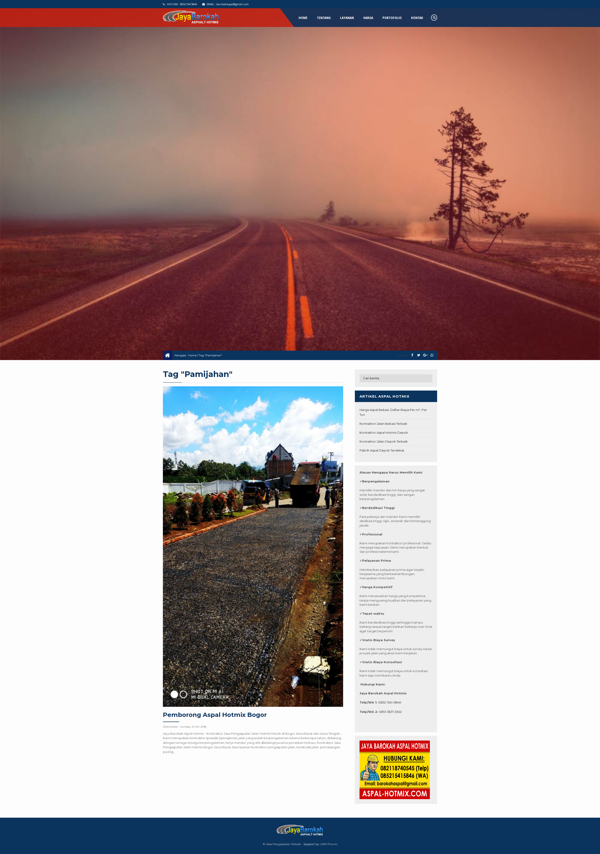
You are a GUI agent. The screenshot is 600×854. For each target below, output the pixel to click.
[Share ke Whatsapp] (432, 355)
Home (192, 355)
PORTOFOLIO (392, 17)
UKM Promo (328, 844)
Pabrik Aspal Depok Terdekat (382, 450)
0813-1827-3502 (390, 712)
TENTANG (324, 17)
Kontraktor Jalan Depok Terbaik (384, 441)
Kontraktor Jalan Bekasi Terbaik (383, 423)
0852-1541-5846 (389, 702)
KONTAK (417, 17)
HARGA (368, 17)
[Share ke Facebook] (412, 355)
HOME (303, 17)
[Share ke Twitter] (419, 355)
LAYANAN (347, 17)
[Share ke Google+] (425, 355)
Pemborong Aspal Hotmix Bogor (215, 715)
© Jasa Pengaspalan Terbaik (282, 844)
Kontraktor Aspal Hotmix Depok (384, 432)
